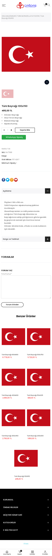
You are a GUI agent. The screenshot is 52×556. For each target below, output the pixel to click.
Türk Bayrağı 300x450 (10, 436)
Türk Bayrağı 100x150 (22, 476)
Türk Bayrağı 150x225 (35, 395)
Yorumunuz (6, 274)
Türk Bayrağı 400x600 (10, 395)
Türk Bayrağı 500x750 (35, 354)
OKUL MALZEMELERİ (9, 16)
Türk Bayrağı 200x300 (35, 436)
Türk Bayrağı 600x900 (10, 354)
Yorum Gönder (12, 304)
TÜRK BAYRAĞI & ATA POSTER (28, 16)
